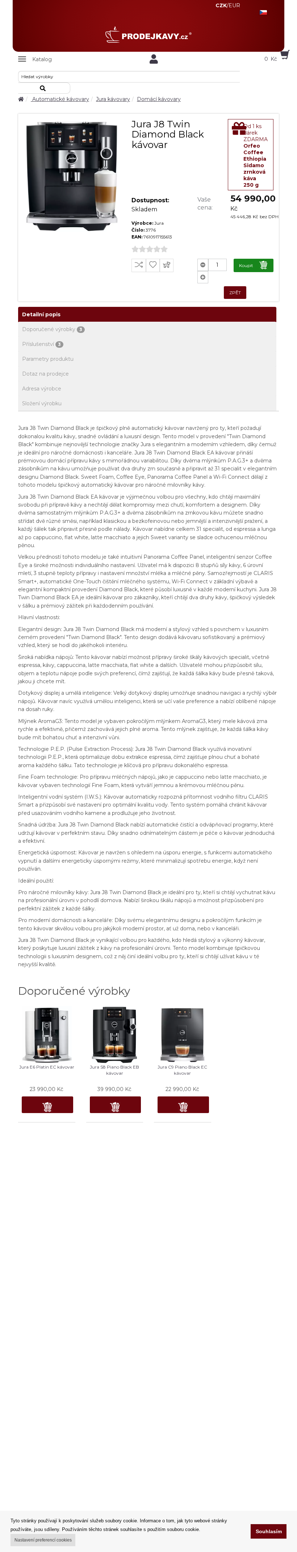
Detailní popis (41, 314)
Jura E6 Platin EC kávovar (46, 1067)
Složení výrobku (42, 403)
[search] (44, 88)
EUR (234, 5)
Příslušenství (41, 344)
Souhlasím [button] (269, 1531)
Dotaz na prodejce (45, 374)
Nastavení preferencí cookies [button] (43, 1540)
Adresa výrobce (41, 388)
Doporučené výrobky (52, 329)
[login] (154, 59)
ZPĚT (235, 292)
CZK (221, 5)
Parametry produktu (48, 359)
